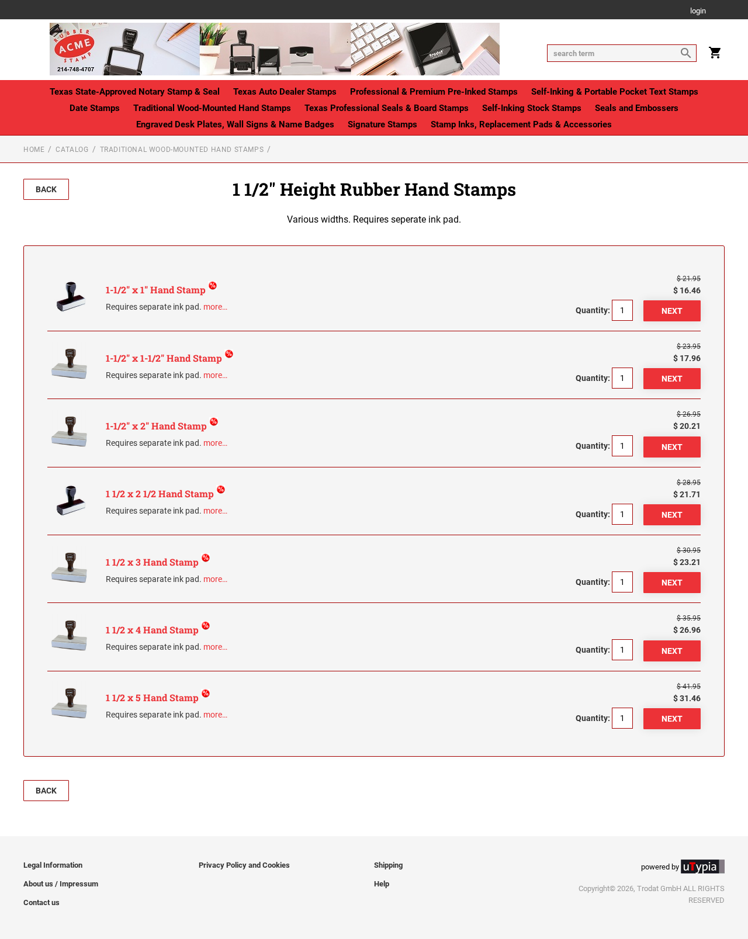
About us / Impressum (60, 883)
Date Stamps (95, 108)
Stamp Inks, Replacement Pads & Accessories (521, 124)
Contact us (41, 902)
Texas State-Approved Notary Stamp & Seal (135, 91)
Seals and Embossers (636, 108)
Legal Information (52, 865)
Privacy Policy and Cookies (244, 865)
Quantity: (593, 310)
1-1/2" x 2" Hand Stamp (157, 426)
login (698, 11)
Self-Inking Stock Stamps (531, 108)
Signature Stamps (382, 124)
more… (215, 306)
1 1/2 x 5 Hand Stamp (153, 697)
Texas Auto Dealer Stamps (285, 91)
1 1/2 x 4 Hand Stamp (153, 629)
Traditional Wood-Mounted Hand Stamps (212, 108)
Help (381, 883)
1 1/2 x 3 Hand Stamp (153, 562)
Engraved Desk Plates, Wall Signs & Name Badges (235, 124)
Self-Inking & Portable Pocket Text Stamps (614, 91)
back (46, 189)
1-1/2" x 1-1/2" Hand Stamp (165, 358)
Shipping (388, 865)
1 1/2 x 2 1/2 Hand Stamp (161, 493)
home (33, 149)
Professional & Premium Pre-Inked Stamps (434, 91)
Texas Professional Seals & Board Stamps (386, 108)
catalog (72, 149)
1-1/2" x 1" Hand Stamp (157, 289)
